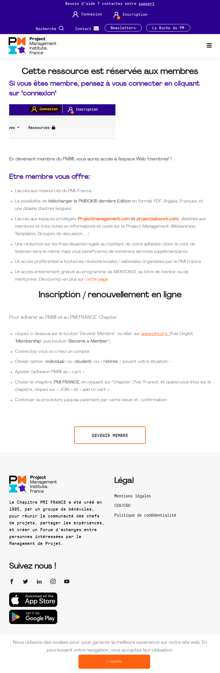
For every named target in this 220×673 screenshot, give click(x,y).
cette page (96, 280)
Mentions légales (132, 496)
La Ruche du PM (168, 28)
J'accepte (114, 662)
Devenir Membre (110, 435)
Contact (84, 28)
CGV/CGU (122, 505)
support (147, 3)
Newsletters (123, 28)
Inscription (135, 14)
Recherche (47, 28)
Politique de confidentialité (145, 515)
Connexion (91, 14)
